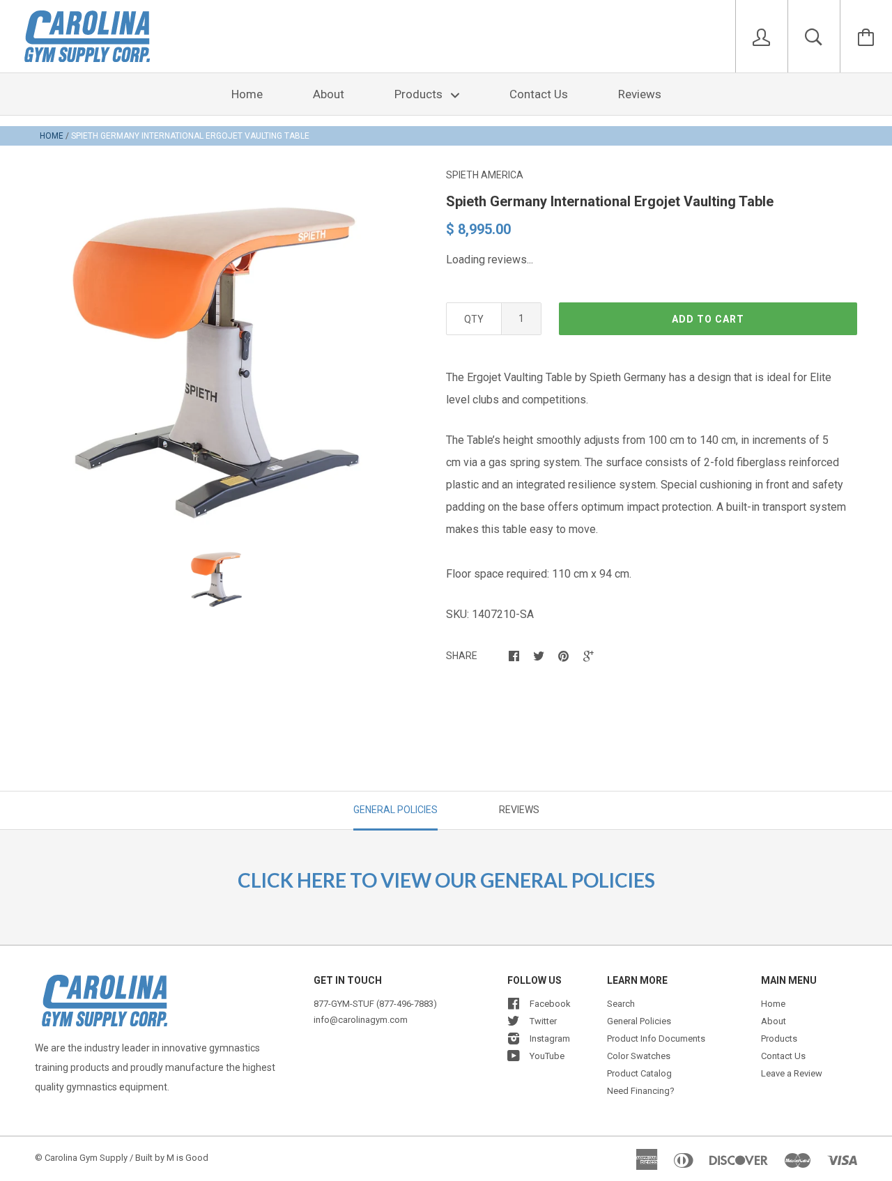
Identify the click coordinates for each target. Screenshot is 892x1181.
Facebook (550, 1003)
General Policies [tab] (395, 809)
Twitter (543, 1021)
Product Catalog (639, 1073)
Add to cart (708, 319)
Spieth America (484, 174)
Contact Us (538, 94)
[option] (216, 361)
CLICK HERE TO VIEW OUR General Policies (446, 880)
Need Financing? (641, 1091)
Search (621, 1003)
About (328, 94)
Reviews (639, 94)
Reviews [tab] (519, 809)
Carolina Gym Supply (86, 1157)
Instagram (550, 1038)
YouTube (547, 1056)
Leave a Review (791, 1073)
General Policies (639, 1021)
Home (247, 94)
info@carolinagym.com (361, 1019)
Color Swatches (638, 1056)
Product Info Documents (656, 1038)
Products (419, 94)
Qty (474, 319)
